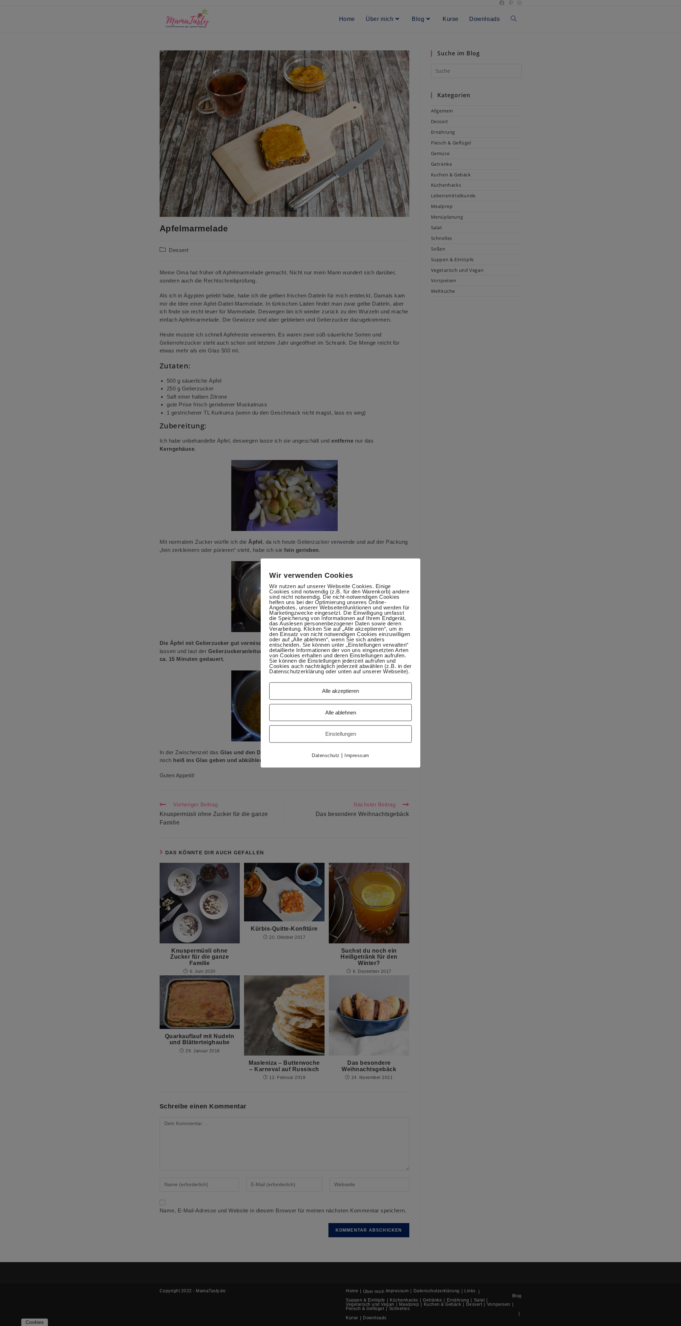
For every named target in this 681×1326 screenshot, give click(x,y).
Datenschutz (326, 755)
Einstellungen (340, 734)
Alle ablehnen (340, 712)
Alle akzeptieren (340, 691)
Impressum (356, 755)
